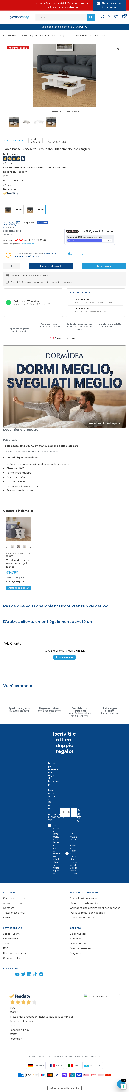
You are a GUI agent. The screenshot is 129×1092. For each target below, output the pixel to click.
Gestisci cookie (12, 958)
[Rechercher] (91, 17)
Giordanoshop (14, 140)
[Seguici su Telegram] (41, 975)
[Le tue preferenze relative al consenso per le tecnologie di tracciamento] (123, 1086)
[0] (123, 17)
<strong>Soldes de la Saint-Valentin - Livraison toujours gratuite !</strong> (62, 5)
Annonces (39, 35)
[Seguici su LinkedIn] (29, 975)
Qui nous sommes (14, 898)
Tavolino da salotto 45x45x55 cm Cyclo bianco (17, 563)
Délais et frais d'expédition (85, 902)
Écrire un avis (64, 657)
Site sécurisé (10, 938)
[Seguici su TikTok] (35, 975)
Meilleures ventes (22, 35)
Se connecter (78, 933)
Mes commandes (80, 948)
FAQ (5, 948)
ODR (6, 943)
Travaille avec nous (14, 912)
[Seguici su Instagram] (11, 975)
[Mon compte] (109, 17)
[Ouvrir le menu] (4, 17)
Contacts (8, 907)
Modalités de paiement (84, 898)
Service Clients (11, 933)
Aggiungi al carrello (51, 266)
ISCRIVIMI (78, 812)
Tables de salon (54, 35)
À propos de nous (13, 902)
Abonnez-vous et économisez (112, 5)
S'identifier (76, 938)
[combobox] (72, 812)
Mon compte (78, 943)
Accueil (7, 35)
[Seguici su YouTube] (17, 975)
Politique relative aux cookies (87, 912)
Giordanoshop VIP (27, 244)
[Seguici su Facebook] (5, 975)
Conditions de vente (82, 917)
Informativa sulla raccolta (64, 1088)
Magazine (76, 953)
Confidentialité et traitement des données (95, 907)
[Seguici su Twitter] (23, 975)
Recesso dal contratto (16, 953)
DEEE (6, 917)
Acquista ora (104, 266)
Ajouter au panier (18, 588)
